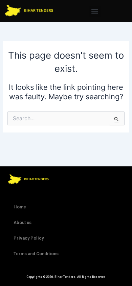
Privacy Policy (29, 238)
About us (22, 222)
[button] (95, 11)
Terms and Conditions (36, 253)
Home (20, 206)
